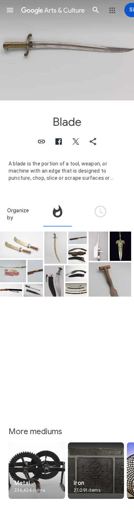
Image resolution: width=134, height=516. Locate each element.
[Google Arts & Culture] (53, 10)
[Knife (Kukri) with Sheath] (76, 274)
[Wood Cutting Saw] (35, 271)
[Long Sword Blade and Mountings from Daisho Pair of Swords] (76, 290)
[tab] (57, 214)
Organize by (18, 214)
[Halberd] (98, 246)
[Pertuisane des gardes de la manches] (120, 246)
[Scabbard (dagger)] (33, 290)
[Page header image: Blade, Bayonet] (67, 50)
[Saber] (55, 248)
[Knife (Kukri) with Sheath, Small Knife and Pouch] (54, 281)
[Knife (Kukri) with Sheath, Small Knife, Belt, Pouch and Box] (77, 254)
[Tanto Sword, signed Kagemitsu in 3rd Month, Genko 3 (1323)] (11, 290)
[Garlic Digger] (110, 279)
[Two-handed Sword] (13, 271)
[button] (10, 10)
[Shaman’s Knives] (21, 245)
